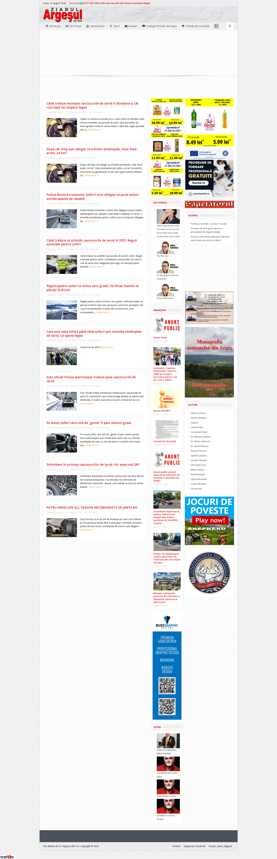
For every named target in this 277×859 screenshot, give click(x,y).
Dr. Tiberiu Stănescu (200, 441)
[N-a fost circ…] (168, 246)
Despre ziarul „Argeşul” (220, 846)
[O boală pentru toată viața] (168, 763)
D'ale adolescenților (166, 796)
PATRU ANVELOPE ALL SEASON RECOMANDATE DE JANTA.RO (91, 507)
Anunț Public (160, 337)
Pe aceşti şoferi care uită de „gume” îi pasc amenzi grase (88, 423)
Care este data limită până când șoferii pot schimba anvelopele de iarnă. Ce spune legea (93, 334)
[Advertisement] (138, 53)
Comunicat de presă (164, 441)
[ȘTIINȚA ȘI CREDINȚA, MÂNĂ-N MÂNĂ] (168, 740)
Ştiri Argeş (55, 26)
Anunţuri (132, 26)
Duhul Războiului (165, 298)
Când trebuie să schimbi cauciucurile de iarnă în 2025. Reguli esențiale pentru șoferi (91, 242)
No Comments (95, 112)
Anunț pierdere (161, 410)
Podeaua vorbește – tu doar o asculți (209, 223)
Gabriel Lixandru (199, 455)
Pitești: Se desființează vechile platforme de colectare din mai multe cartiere (166, 558)
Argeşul (60, 112)
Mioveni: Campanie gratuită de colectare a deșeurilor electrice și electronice (166, 598)
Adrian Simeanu (198, 417)
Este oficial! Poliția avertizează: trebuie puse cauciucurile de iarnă (91, 379)
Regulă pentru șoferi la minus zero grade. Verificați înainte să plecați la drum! (92, 288)
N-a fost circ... (163, 255)
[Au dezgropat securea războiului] (168, 265)
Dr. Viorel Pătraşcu (199, 446)
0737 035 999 (91, 3)
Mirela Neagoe (198, 474)
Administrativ (97, 26)
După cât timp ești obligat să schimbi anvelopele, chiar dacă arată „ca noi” (91, 151)
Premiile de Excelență (197, 26)
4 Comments (94, 294)
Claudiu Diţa (197, 427)
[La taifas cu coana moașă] (168, 805)
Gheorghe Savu (198, 464)
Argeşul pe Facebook (195, 846)
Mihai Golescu (198, 469)
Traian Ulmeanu (198, 483)
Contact (73, 3)
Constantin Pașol (199, 432)
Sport (116, 26)
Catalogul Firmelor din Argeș (161, 26)
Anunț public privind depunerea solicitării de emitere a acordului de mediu (166, 476)
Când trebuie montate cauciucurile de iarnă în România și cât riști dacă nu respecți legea (92, 105)
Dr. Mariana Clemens (201, 436)
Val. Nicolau (196, 488)
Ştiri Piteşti (75, 26)
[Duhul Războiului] (168, 288)
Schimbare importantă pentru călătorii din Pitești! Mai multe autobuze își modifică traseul (166, 517)
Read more (94, 129)
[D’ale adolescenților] (168, 786)
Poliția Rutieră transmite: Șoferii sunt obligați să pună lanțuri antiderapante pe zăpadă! (92, 197)
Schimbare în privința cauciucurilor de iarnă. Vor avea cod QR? (92, 464)
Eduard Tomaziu (199, 450)
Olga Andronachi (199, 479)
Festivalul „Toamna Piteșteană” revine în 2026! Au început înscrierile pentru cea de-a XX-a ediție (165, 374)
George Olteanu (64, 427)
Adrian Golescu (198, 413)
